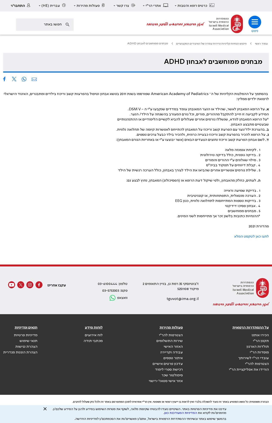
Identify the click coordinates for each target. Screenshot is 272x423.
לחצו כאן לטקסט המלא (251, 236)
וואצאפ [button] (122, 298)
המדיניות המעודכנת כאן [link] (180, 413)
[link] (22, 5)
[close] (45, 410)
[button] (195, 5)
